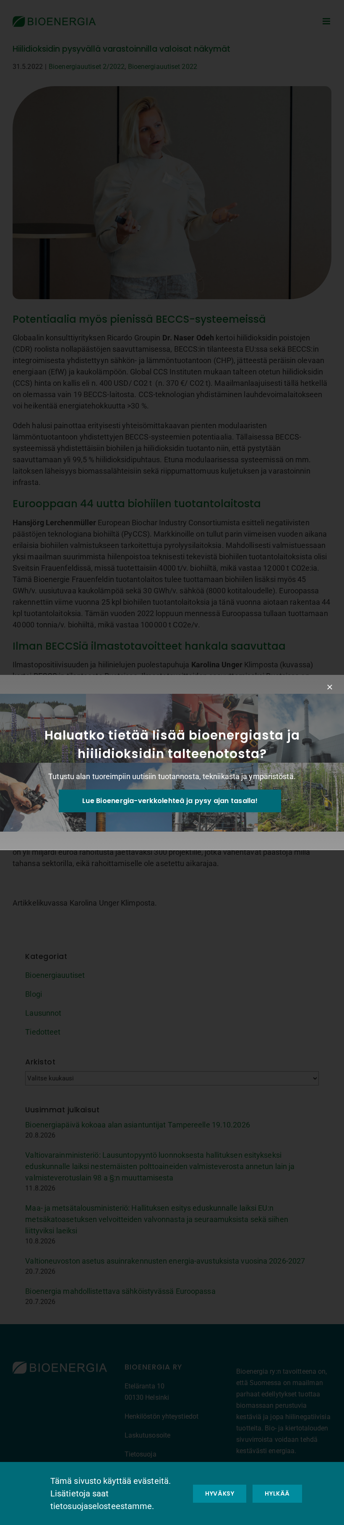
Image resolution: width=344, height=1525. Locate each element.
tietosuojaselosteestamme (101, 1506)
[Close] (330, 687)
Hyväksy (219, 1493)
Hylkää (277, 1493)
